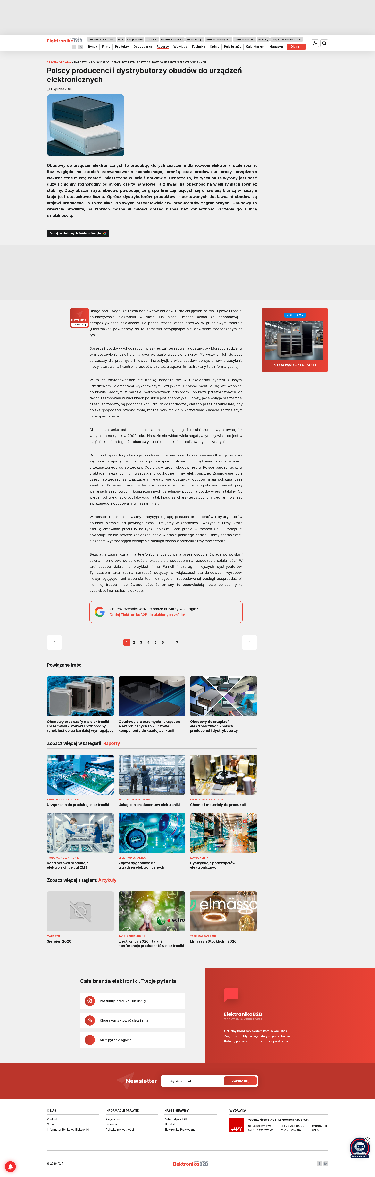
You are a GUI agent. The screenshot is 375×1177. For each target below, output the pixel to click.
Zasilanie (151, 39)
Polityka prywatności (120, 1129)
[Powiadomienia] (10, 1166)
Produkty (122, 46)
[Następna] (249, 642)
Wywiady (180, 46)
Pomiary (263, 39)
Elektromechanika (172, 39)
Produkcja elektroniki (101, 39)
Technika (198, 46)
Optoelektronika (245, 39)
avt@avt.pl (319, 1125)
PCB (120, 39)
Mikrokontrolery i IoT (218, 39)
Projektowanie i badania (286, 39)
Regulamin (113, 1119)
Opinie (214, 46)
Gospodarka (142, 46)
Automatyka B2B (175, 1119)
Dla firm (296, 46)
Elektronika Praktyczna (179, 1129)
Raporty (163, 46)
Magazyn (276, 46)
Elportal (169, 1124)
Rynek (92, 46)
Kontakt (52, 1119)
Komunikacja (194, 39)
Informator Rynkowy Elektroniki (68, 1129)
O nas (50, 1124)
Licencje (111, 1124)
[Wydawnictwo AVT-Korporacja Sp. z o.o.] (236, 1126)
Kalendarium (255, 46)
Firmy (106, 46)
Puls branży (232, 46)
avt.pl (315, 1130)
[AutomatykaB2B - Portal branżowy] (65, 40)
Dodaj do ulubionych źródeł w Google (75, 233)
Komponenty (135, 39)
